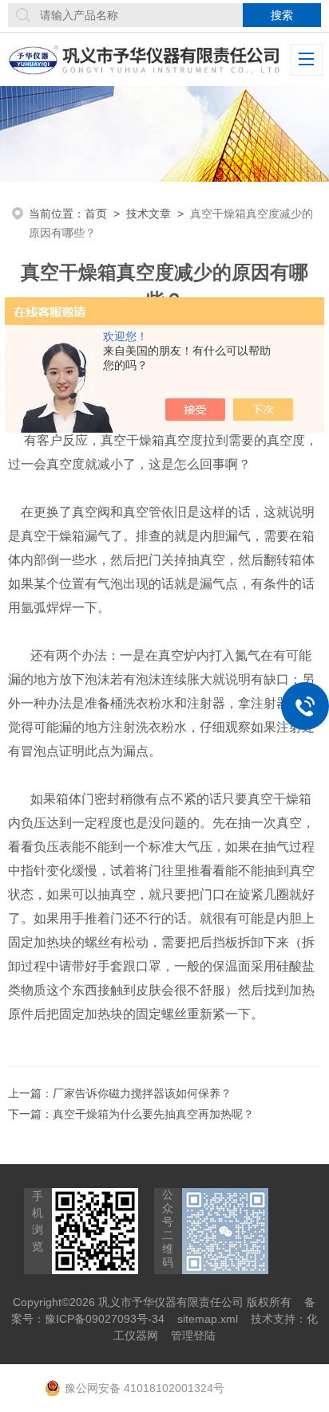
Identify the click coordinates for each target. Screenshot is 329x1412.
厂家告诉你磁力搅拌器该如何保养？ (142, 1093)
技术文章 (148, 213)
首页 (96, 213)
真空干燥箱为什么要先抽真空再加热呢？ (153, 1114)
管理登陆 (193, 1335)
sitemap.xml (207, 1318)
